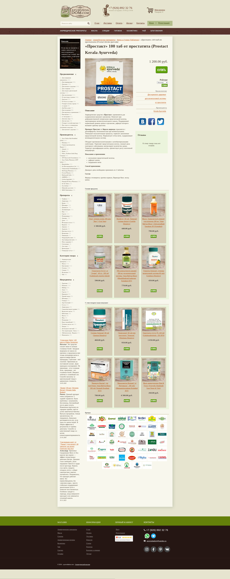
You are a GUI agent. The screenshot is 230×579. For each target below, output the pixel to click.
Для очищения (66, 88)
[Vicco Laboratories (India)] (132, 429)
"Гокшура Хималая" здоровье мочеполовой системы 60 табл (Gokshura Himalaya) (153, 273)
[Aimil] (162, 461)
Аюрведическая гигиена (66, 540)
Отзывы (60, 554)
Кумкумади (65, 233)
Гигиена (118, 31)
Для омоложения (67, 95)
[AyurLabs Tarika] (102, 437)
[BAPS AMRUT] (92, 445)
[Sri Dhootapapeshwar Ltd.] (132, 422)
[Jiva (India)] (152, 445)
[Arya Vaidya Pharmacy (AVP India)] (102, 422)
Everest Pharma (66, 173)
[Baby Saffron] (92, 461)
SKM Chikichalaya (67, 190)
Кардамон (65, 294)
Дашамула (65, 207)
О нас (97, 23)
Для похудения (66, 110)
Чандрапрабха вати (67, 237)
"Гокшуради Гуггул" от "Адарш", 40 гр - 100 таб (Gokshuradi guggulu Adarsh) (100, 273)
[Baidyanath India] (102, 429)
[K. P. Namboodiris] (122, 429)
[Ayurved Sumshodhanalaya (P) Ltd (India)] (122, 461)
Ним (63, 211)
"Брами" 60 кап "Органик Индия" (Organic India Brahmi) (69, 390)
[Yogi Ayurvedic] (102, 461)
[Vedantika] (162, 422)
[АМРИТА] (142, 445)
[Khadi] (122, 437)
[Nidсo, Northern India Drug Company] (122, 422)
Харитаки (64, 283)
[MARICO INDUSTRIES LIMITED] (112, 429)
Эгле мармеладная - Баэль (69, 330)
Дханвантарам (66, 209)
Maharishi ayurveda (67, 188)
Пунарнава (65, 320)
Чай (144, 31)
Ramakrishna (65, 164)
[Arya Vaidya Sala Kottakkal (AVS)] (92, 422)
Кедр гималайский (67, 322)
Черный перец (66, 296)
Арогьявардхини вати (68, 239)
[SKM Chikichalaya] (152, 461)
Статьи (88, 543)
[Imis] (112, 453)
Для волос (65, 99)
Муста (64, 315)
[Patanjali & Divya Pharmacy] (132, 445)
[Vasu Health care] (112, 461)
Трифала (64, 199)
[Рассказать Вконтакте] (142, 124)
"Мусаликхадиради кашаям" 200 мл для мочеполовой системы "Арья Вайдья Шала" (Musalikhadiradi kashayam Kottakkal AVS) (126, 276)
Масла (94, 31)
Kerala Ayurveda (160, 111)
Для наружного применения (70, 112)
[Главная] (76, 11)
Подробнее (64, 66)
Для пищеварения (67, 82)
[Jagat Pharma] (142, 429)
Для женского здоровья (68, 86)
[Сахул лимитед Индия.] (162, 429)
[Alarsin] (152, 429)
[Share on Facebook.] (151, 124)
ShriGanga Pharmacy (68, 170)
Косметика (132, 31)
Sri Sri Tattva (65, 183)
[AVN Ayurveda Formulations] (92, 453)
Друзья (129, 23)
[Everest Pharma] (112, 422)
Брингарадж (65, 248)
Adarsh (64, 149)
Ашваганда (65, 201)
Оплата (119, 23)
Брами (64, 203)
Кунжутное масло (67, 311)
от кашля (64, 106)
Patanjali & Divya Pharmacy (70, 181)
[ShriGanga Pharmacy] (162, 445)
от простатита (160, 102)
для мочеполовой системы (155, 98)
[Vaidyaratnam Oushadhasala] (132, 437)
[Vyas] (132, 453)
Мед (63, 318)
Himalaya (64, 142)
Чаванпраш (65, 235)
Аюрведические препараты (73, 31)
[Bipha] (142, 461)
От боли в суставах (67, 101)
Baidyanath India (66, 175)
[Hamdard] (122, 453)
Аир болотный (66, 302)
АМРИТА (64, 177)
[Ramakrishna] (137, 468)
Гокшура (64, 300)
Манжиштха (65, 335)
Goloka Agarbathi (67, 179)
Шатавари (65, 205)
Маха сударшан (66, 242)
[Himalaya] (162, 437)
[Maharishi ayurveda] (107, 468)
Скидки (60, 550)
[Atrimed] (122, 445)
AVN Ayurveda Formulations (70, 157)
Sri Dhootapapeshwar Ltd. (69, 166)
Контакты (140, 23)
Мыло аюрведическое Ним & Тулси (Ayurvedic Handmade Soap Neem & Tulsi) (153, 385)
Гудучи (64, 214)
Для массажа (65, 121)
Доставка (108, 23)
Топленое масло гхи (67, 324)
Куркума (64, 224)
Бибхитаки (65, 313)
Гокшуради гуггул (67, 250)
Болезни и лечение (93, 550)
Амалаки (64, 218)
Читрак (64, 326)
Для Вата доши (66, 108)
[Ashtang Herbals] (112, 445)
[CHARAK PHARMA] (142, 437)
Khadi (63, 151)
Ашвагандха (65, 307)
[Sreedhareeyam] (147, 468)
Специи (105, 31)
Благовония (157, 31)
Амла (63, 220)
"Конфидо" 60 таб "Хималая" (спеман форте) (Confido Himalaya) (126, 221)
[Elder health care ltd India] (92, 437)
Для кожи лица (66, 118)
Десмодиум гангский (68, 328)
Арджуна (65, 229)
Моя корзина (160, 10)
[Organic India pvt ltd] (92, 429)
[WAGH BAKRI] (132, 461)
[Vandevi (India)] (152, 437)
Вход (151, 23)
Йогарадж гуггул (67, 222)
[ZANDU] (152, 453)
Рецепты (89, 547)
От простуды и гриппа (68, 97)
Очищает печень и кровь (69, 103)
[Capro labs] (102, 453)
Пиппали (64, 285)
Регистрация (164, 23)
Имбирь (64, 287)
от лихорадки (66, 116)
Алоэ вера (65, 246)
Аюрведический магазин (82, 564)
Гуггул (64, 305)
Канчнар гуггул (66, 231)
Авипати (64, 227)
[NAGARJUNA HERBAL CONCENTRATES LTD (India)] (152, 422)
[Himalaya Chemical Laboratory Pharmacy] (162, 453)
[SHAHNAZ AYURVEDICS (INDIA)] (142, 453)
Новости (89, 540)
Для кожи (64, 84)
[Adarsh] (102, 445)
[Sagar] (127, 468)
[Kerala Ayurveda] (117, 468)
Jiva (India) (65, 185)
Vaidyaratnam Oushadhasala (70, 168)
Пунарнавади (66, 216)
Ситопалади (65, 244)
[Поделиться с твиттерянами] (160, 124)
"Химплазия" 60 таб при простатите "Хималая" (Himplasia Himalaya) (126, 335)
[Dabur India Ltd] (112, 437)
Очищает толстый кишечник (70, 123)
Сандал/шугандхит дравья (69, 309)
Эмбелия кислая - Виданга (69, 333)
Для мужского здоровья (157, 94)
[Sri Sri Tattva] (142, 422)
